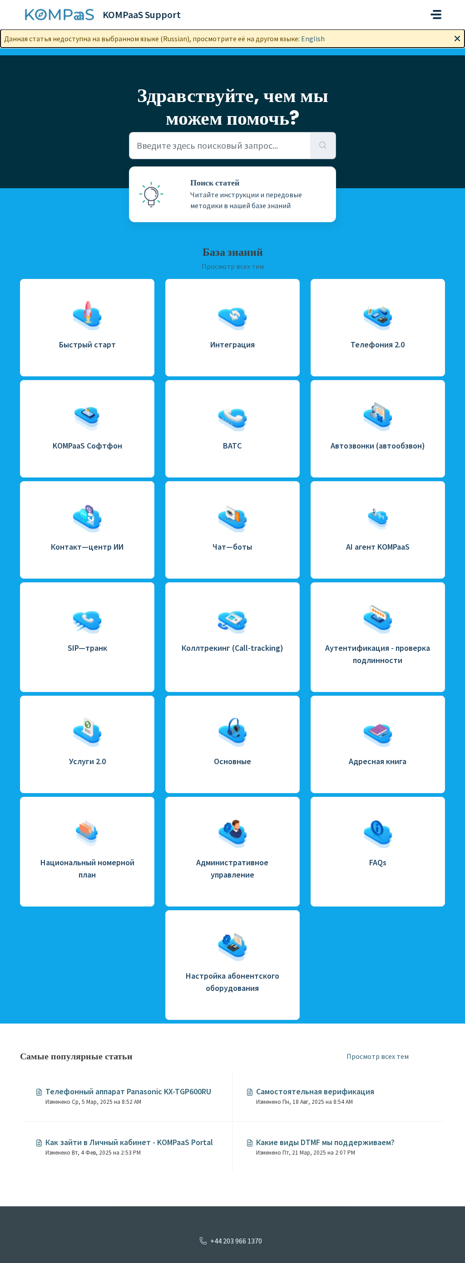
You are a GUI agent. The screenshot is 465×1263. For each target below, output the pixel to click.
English (313, 38)
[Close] (457, 37)
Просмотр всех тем (233, 266)
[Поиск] (323, 145)
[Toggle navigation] (436, 14)
